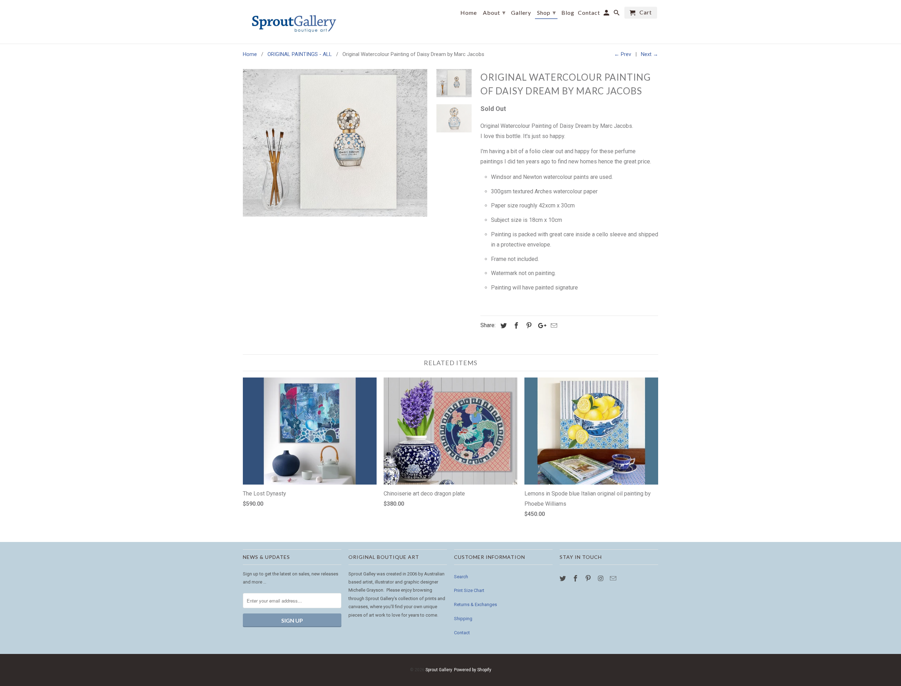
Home (468, 13)
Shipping (463, 618)
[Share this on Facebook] (515, 325)
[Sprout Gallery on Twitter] (563, 578)
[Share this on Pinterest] (528, 325)
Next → (649, 54)
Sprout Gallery (439, 669)
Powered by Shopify (472, 669)
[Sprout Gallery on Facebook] (576, 578)
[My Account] (607, 14)
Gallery (521, 13)
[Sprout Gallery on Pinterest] (589, 578)
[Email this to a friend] (553, 325)
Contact (462, 632)
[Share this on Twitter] (502, 325)
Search (461, 576)
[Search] (617, 14)
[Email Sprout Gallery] (614, 578)
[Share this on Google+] (540, 325)
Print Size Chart (469, 590)
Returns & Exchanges (475, 604)
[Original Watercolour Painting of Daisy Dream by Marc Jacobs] (335, 143)
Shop (546, 12)
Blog (567, 13)
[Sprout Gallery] (292, 21)
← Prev (622, 54)
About (494, 12)
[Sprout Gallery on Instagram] (601, 578)
